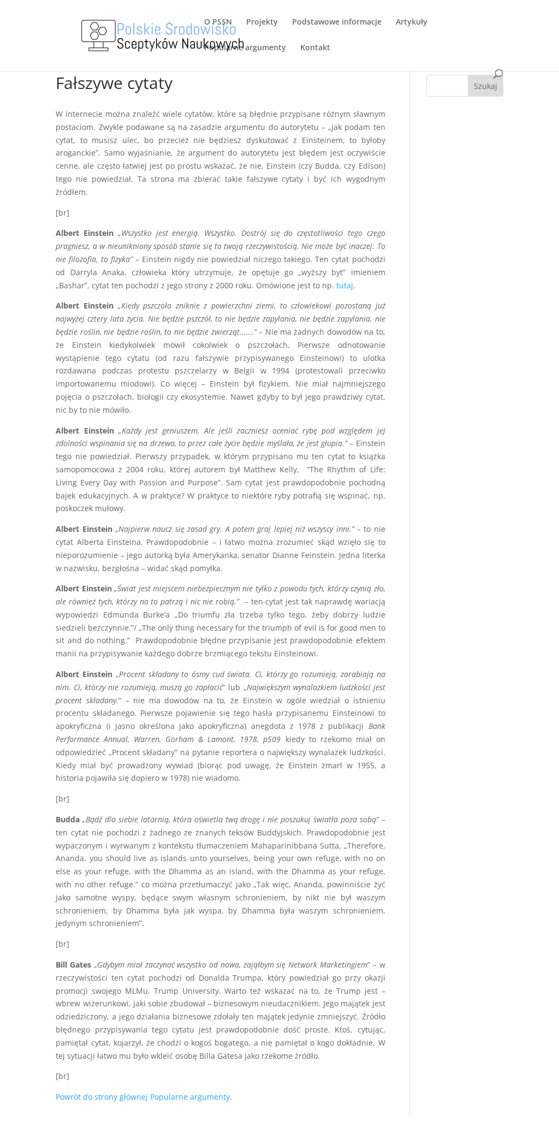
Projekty (262, 22)
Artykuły (411, 22)
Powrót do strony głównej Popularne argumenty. (144, 1097)
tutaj (344, 285)
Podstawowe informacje (337, 22)
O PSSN (218, 22)
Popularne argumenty (245, 48)
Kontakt (315, 48)
